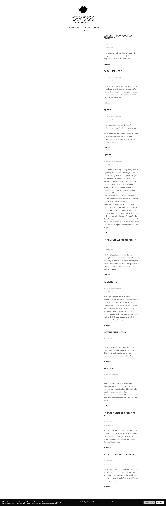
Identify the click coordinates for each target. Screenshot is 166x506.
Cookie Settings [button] (149, 502)
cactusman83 (109, 48)
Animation (108, 161)
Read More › (107, 64)
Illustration (109, 44)
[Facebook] (84, 30)
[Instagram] (81, 30)
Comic (113, 161)
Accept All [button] (159, 502)
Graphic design (110, 77)
